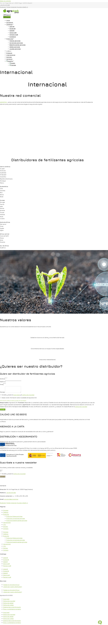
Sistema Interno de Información (12, 607)
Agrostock (9, 22)
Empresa (5, 510)
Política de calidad (8, 603)
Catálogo (9, 24)
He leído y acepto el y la (18, 395)
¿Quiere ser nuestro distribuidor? (12, 586)
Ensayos (9, 53)
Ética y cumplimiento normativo (12, 609)
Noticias (9, 57)
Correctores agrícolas (16, 43)
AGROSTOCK (3, 102)
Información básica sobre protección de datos (13, 400)
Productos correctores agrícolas (15, 518)
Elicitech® (12, 28)
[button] (47, 401)
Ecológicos (12, 36)
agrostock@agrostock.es (11, 499)
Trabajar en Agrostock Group (11, 584)
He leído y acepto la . (14, 473)
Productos (9, 38)
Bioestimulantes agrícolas (17, 45)
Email (1, 384)
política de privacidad (28, 395)
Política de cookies (8, 605)
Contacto (9, 59)
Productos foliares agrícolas (14, 516)
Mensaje (2, 392)
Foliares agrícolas (14, 40)
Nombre (2, 379)
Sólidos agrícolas (14, 47)
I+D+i (4, 524)
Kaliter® (11, 30)
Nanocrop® (12, 32)
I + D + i (8, 51)
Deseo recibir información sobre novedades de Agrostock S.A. (19, 397)
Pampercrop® (13, 34)
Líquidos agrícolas (15, 49)
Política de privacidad (9, 601)
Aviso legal (6, 599)
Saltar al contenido (5, 1)
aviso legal (16, 395)
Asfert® (11, 26)
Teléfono (2, 381)
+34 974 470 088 (5, 5)
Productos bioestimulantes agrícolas (16, 520)
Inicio (8, 20)
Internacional (10, 55)
